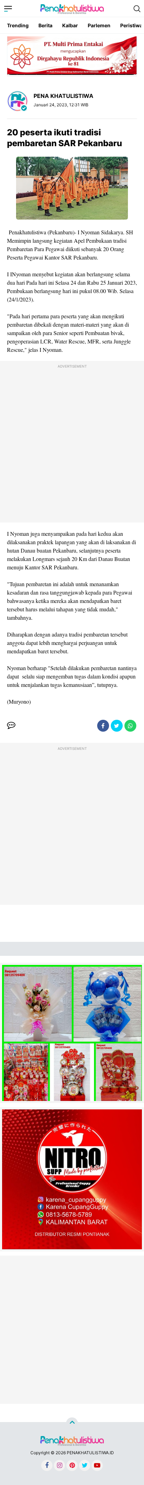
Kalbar (70, 25)
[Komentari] (11, 726)
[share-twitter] (117, 726)
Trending (18, 25)
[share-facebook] (103, 726)
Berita (45, 25)
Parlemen (99, 25)
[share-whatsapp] (130, 726)
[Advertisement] (72, 443)
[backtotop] (72, 1423)
